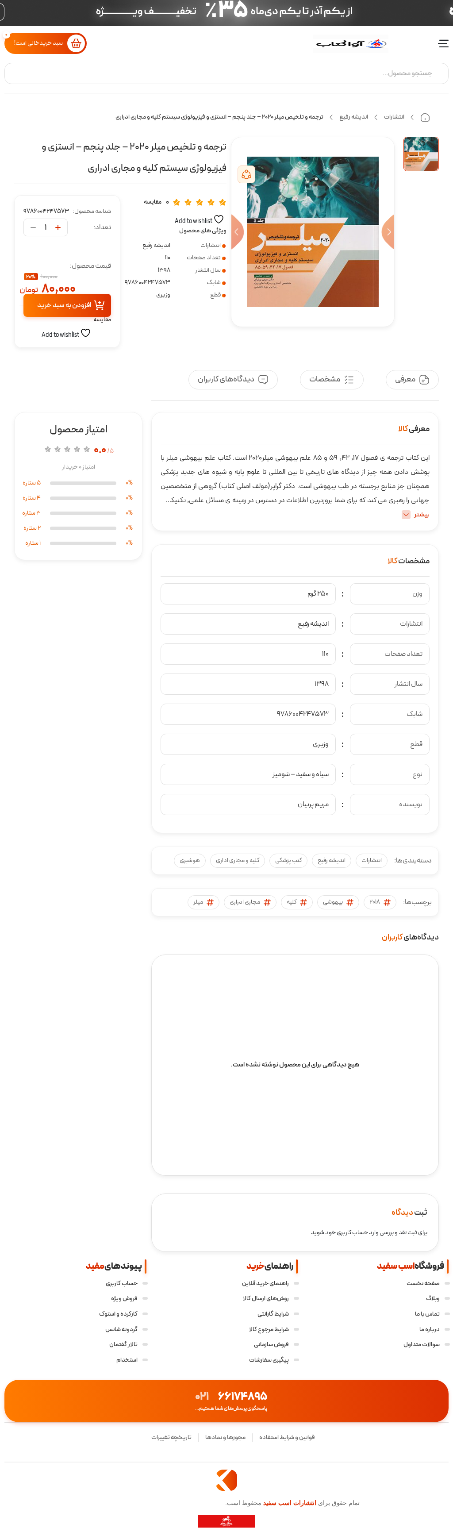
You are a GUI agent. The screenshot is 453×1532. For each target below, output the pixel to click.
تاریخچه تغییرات (171, 1437)
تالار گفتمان (123, 1344)
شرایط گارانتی (273, 1314)
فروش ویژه (124, 1298)
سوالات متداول (421, 1344)
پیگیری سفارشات (269, 1360)
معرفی (405, 379)
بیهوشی (333, 902)
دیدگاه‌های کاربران (226, 379)
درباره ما (429, 1329)
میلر (198, 902)
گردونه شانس (121, 1329)
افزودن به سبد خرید (64, 305)
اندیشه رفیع (353, 117)
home (425, 117)
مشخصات (324, 379)
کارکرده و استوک (118, 1314)
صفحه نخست (423, 1283)
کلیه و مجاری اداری (237, 860)
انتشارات (394, 117)
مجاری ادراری (245, 902)
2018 (374, 902)
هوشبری (190, 860)
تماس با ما (427, 1314)
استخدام (127, 1360)
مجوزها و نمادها (225, 1437)
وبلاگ (433, 1298)
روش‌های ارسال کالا (266, 1298)
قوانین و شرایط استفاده (287, 1437)
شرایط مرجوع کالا (269, 1329)
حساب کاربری (122, 1283)
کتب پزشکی (288, 860)
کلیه (291, 902)
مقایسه (152, 202)
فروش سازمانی (271, 1344)
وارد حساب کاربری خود (352, 1232)
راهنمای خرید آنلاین (265, 1283)
